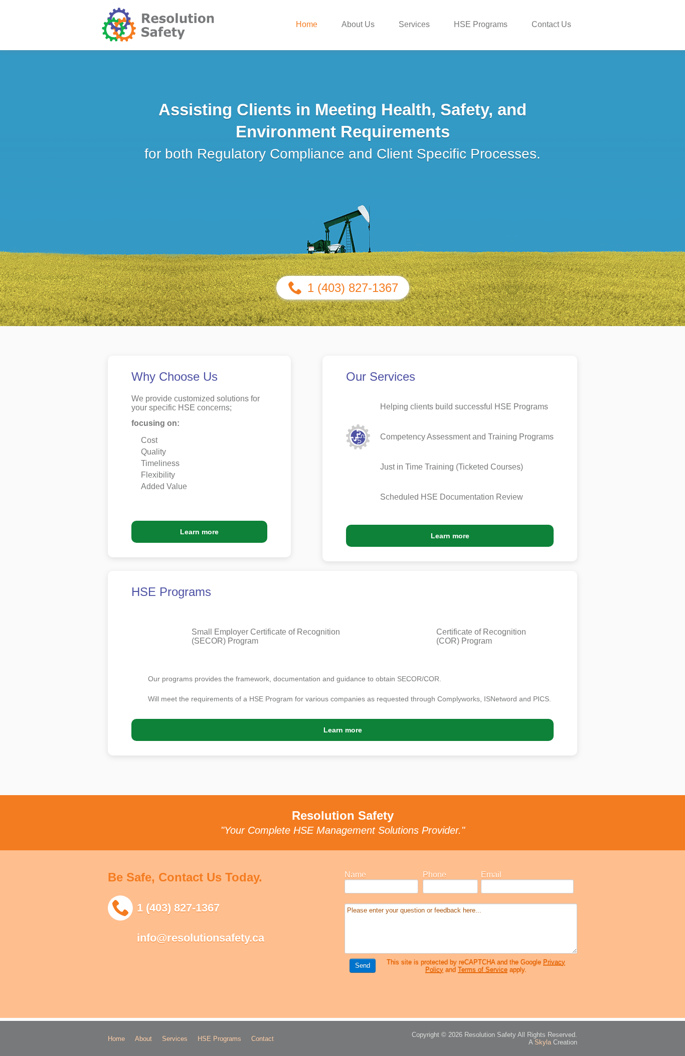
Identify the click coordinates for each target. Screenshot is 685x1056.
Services (414, 24)
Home (306, 24)
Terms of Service (482, 969)
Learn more (199, 532)
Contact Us (551, 24)
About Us (358, 24)
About (143, 1038)
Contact (262, 1038)
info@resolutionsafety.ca (200, 938)
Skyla (543, 1042)
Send (362, 965)
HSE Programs (480, 24)
